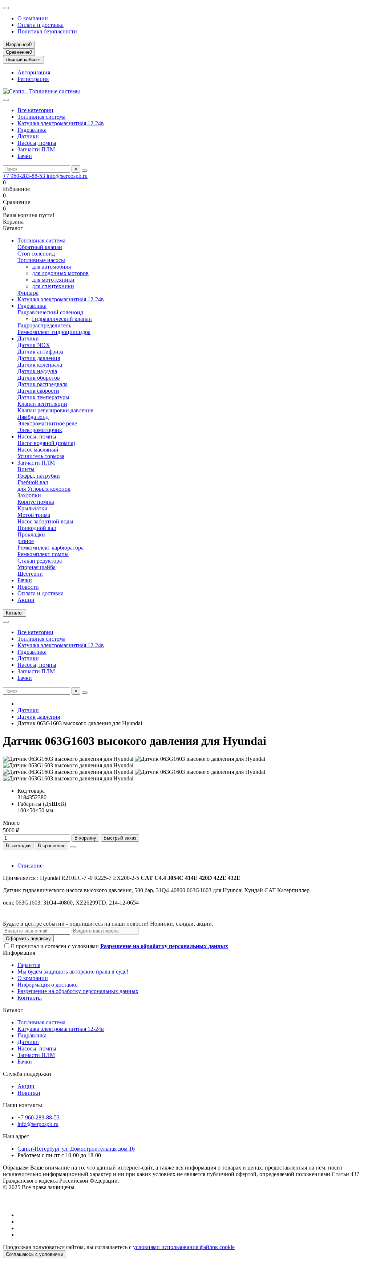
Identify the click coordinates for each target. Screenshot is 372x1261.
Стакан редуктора (39, 561)
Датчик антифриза (40, 351)
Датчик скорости (38, 391)
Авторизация (33, 72)
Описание (30, 865)
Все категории (35, 110)
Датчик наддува (37, 371)
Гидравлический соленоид (50, 312)
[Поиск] (85, 171)
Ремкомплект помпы (43, 554)
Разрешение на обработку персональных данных (77, 991)
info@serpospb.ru (67, 176)
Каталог (13, 1010)
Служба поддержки (27, 1074)
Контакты (29, 998)
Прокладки (31, 534)
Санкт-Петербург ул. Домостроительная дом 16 (76, 1149)
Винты (26, 469)
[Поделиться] (73, 847)
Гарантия (28, 965)
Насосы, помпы (36, 143)
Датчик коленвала (39, 365)
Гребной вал (32, 482)
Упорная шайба (36, 567)
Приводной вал (36, 528)
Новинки (28, 1093)
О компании (32, 18)
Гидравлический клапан (62, 319)
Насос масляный (37, 449)
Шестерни (30, 574)
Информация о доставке (47, 985)
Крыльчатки (32, 508)
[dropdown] (6, 8)
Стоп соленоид (36, 253)
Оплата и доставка (40, 25)
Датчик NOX (33, 345)
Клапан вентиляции (42, 404)
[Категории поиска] (6, 100)
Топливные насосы (41, 260)
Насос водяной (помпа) (46, 443)
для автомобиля (51, 267)
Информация (19, 953)
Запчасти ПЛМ (36, 149)
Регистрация (33, 79)
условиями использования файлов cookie (184, 1247)
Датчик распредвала (42, 384)
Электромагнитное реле (47, 423)
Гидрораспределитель (44, 325)
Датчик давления (38, 358)
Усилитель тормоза (40, 456)
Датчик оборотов (38, 378)
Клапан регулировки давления (55, 410)
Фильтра (28, 293)
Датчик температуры (43, 397)
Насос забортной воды (45, 521)
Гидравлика (31, 130)
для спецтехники (53, 286)
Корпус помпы (35, 502)
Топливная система (41, 117)
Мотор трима (33, 515)
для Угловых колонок (43, 489)
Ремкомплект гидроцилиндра (53, 332)
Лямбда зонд (33, 417)
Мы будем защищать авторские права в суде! (72, 971)
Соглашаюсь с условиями (34, 1254)
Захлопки (29, 495)
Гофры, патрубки (38, 476)
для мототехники (53, 280)
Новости (28, 587)
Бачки (24, 156)
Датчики (28, 136)
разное (25, 541)
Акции (26, 600)
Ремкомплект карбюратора (50, 547)
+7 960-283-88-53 (24, 176)
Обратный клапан (39, 247)
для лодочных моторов (60, 273)
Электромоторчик (39, 430)
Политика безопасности (47, 31)
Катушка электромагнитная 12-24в (60, 123)
